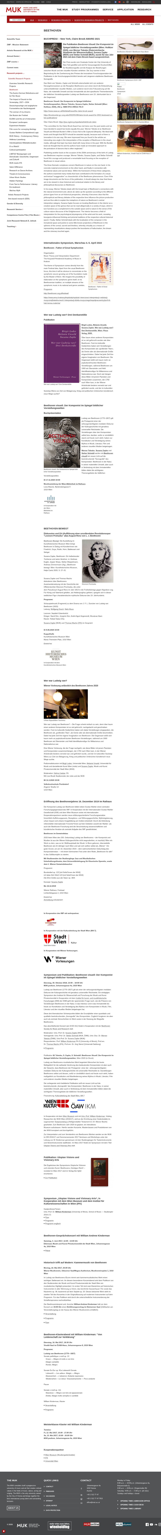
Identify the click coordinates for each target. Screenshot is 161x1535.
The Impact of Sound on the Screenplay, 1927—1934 (20, 100)
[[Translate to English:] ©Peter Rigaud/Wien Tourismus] (66, 704)
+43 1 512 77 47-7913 (95, 1498)
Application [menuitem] (125, 9)
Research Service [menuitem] (14, 209)
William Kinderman (68, 1041)
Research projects (61, 20)
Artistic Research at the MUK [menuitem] (19, 50)
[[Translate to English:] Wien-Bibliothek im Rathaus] (50, 499)
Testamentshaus (61, 1122)
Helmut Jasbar (59, 773)
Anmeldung (48, 900)
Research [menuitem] (144, 9)
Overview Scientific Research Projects (21, 84)
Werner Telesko (88, 450)
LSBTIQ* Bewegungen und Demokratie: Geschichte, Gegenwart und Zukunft (23, 157)
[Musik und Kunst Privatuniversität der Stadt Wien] (24, 11)
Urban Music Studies (17, 177)
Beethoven (13, 90)
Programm (48, 289)
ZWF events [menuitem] (12, 62)
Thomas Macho (71, 623)
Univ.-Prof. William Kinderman (93, 1116)
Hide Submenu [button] (18, 20)
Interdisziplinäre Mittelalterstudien (22, 143)
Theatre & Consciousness (19, 174)
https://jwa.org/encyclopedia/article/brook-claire (77, 122)
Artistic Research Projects (18, 195)
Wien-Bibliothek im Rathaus (74, 484)
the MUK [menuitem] (62, 9)
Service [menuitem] (108, 9)
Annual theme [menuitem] (13, 56)
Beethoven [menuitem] (113, 20)
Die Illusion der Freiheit (18, 115)
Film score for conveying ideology (22, 129)
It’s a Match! (14, 146)
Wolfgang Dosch (57, 609)
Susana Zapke (102, 450)
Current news (12, 68)
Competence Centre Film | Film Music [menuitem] (23, 215)
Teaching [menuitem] (11, 226)
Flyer (47, 1217)
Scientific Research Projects (89, 20)
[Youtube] (119, 2)
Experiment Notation (17, 126)
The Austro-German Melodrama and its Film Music (23, 94)
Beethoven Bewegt (51, 541)
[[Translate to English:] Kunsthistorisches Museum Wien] (56, 655)
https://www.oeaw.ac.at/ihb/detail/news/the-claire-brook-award (68, 111)
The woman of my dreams (19, 112)
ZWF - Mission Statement (17, 45)
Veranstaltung (50, 1314)
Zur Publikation (51, 1178)
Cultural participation (17, 150)
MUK (32, 20)
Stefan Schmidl (88, 453)
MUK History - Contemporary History (23, 136)
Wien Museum (68, 1116)
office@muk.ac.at (93, 1502)
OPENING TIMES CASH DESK (132, 1505)
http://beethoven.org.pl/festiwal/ (56, 293)
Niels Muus (69, 609)
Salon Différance (16, 167)
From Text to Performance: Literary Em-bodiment (23, 185)
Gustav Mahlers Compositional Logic (24, 133)
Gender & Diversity (15, 204)
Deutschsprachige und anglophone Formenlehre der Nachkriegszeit (23, 107)
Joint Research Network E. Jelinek (21, 221)
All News (135, 24)
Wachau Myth (14, 190)
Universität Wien (51, 1461)
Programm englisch (53, 1224)
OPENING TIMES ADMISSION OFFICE (135, 1501)
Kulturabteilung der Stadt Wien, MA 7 (70, 1096)
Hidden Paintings (16, 181)
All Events (147, 24)
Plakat (47, 1251)
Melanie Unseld (93, 763)
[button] (152, 1)
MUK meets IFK (15, 163)
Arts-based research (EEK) (19, 199)
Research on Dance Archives (20, 170)
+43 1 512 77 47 (93, 1495)
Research (42, 20)
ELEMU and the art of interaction (22, 119)
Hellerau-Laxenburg (17, 139)
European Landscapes (18, 122)
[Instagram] (128, 2)
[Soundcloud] (124, 2)
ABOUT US (13, 1508)
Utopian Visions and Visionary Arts (57, 1146)
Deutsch (10, 2)
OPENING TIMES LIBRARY (130, 1509)
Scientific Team (13, 39)
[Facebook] (115, 2)
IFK (80, 623)
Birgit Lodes (67, 763)
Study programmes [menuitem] (85, 9)
